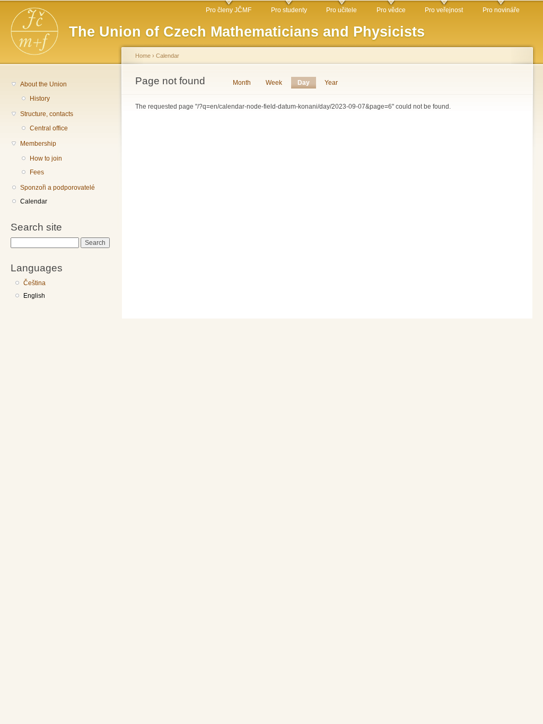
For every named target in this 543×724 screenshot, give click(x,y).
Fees (37, 172)
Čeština (34, 283)
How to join (46, 158)
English (34, 295)
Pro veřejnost (444, 10)
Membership (38, 143)
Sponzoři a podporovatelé (57, 187)
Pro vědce (391, 10)
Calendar (33, 201)
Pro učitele (341, 10)
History (40, 98)
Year (331, 82)
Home (143, 55)
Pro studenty (289, 10)
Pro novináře (501, 10)
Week (274, 82)
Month (242, 82)
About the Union (43, 84)
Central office (49, 128)
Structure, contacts (46, 114)
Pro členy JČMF (228, 10)
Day (306, 82)
